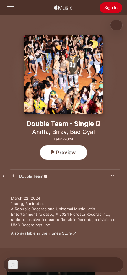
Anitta (40, 131)
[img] (63, 7)
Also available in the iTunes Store (41, 233)
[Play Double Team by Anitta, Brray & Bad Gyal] (13, 176)
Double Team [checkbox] (31, 176)
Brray (59, 131)
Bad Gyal (82, 131)
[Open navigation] (10, 7)
